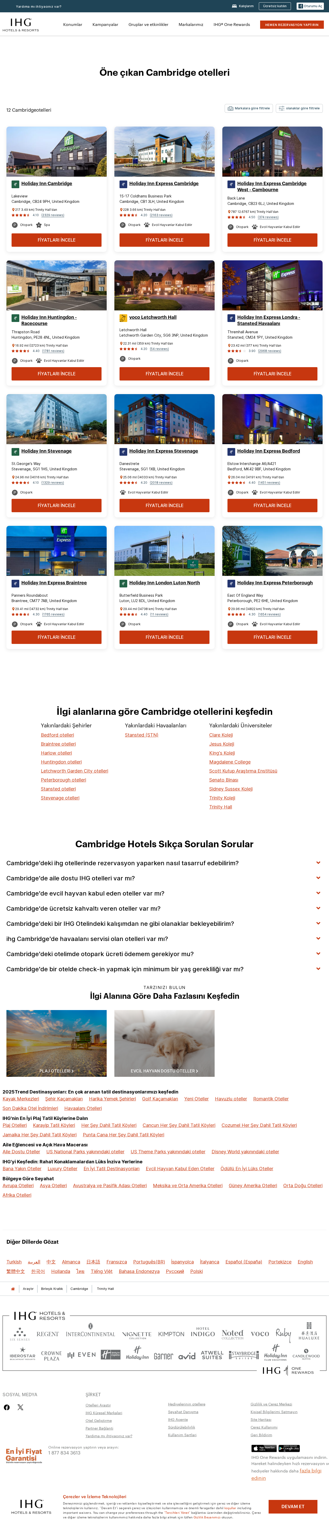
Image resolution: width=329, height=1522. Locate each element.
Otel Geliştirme (99, 1420)
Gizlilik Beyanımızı (207, 1517)
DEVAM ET (293, 1506)
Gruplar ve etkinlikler (148, 24)
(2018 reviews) (161, 482)
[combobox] (249, 108)
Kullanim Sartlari (182, 1434)
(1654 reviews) (269, 614)
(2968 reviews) (269, 351)
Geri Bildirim (261, 1434)
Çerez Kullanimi (264, 1427)
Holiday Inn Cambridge (46, 183)
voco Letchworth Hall (153, 317)
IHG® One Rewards (232, 24)
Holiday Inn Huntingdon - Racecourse (49, 320)
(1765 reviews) (53, 614)
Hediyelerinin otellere (186, 1403)
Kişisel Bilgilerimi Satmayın (274, 1411)
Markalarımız (191, 24)
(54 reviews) (159, 349)
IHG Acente (178, 1419)
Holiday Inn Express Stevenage (163, 451)
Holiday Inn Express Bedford (268, 451)
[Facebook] (8, 1407)
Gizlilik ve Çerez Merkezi (271, 1403)
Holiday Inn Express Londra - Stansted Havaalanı (268, 320)
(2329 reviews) (52, 215)
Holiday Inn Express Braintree (54, 583)
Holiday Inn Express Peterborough (275, 583)
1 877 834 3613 (64, 1452)
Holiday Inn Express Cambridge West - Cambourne (272, 186)
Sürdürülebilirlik (181, 1427)
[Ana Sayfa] (12, 1288)
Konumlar (72, 24)
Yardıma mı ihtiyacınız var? (39, 6)
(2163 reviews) (161, 215)
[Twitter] (20, 1407)
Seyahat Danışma (183, 1411)
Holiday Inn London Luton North (164, 583)
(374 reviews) (268, 217)
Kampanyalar (105, 24)
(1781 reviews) (53, 351)
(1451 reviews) (269, 482)
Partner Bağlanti (99, 1428)
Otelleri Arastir (98, 1404)
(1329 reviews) (52, 482)
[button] (310, 6)
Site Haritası (261, 1419)
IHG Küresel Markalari (104, 1412)
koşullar (230, 1507)
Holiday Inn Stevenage (46, 451)
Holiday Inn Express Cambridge (164, 183)
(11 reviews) (159, 614)
